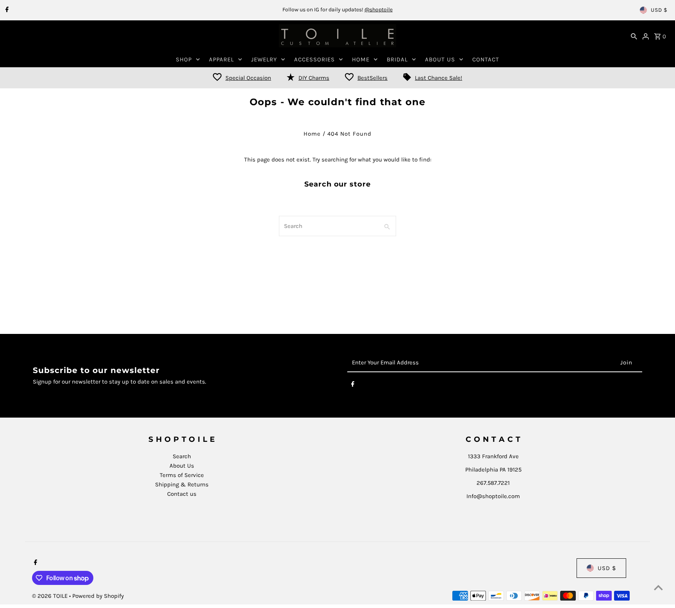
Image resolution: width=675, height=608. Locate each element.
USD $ (659, 10)
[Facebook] (6, 10)
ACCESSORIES (314, 59)
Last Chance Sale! (438, 77)
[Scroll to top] (658, 587)
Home (312, 133)
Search (182, 456)
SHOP (184, 59)
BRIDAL (397, 59)
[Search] (634, 36)
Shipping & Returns (182, 484)
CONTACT (485, 59)
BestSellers (372, 77)
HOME (361, 59)
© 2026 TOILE (50, 595)
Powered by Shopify (98, 595)
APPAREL (221, 59)
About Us (182, 465)
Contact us (181, 493)
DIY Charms (313, 77)
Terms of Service (182, 475)
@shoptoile (378, 9)
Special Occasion (248, 77)
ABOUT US (440, 59)
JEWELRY (264, 59)
